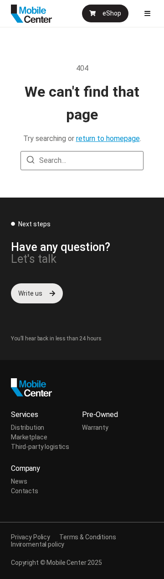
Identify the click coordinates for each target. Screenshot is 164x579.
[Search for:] (82, 160)
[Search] (30, 161)
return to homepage (108, 138)
